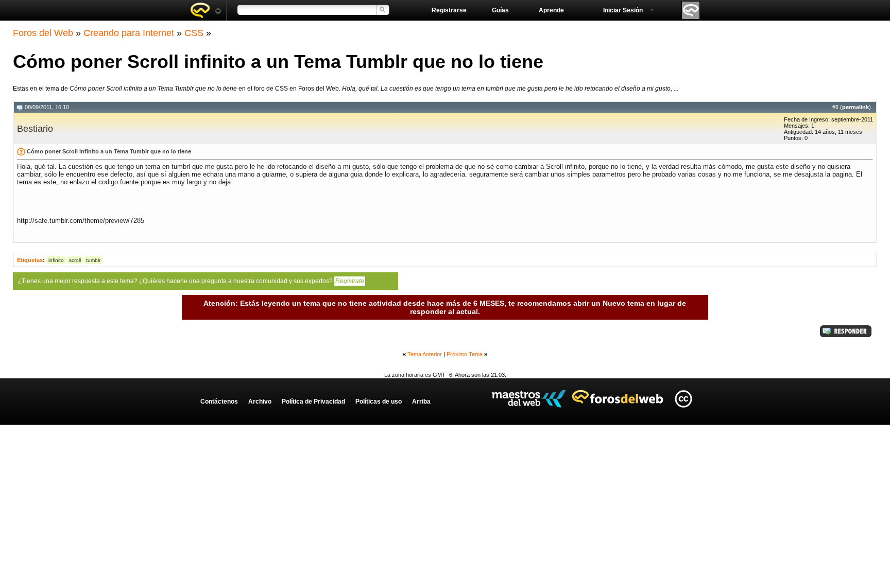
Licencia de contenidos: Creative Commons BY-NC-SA (683, 399)
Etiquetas (30, 260)
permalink (855, 107)
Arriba (421, 401)
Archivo (259, 401)
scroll (75, 260)
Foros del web (205, 10)
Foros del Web (43, 33)
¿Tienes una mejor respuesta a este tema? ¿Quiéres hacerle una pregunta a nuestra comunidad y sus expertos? (191, 281)
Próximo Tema (465, 354)
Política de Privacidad (313, 401)
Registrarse (449, 10)
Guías (500, 10)
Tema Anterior (424, 354)
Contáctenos (219, 401)
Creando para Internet (128, 33)
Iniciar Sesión (623, 10)
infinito (56, 260)
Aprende (551, 10)
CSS (193, 33)
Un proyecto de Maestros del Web (528, 399)
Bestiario (35, 129)
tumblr (93, 260)
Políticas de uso (378, 401)
